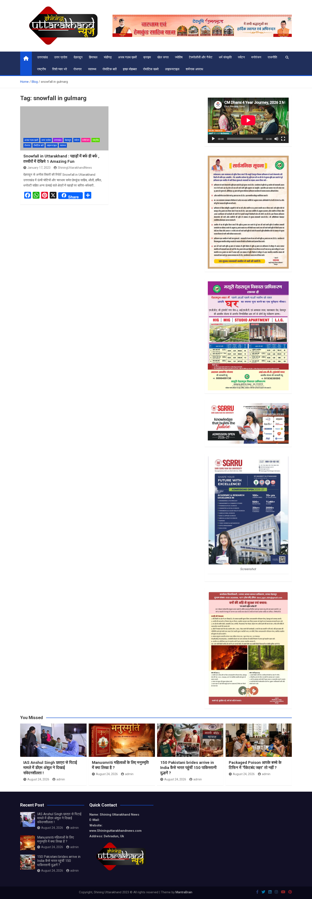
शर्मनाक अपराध (194, 69)
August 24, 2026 (38, 779)
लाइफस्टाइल (172, 69)
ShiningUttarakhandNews (75, 167)
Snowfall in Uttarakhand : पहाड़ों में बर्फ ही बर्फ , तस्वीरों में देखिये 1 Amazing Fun (61, 159)
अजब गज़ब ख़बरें (127, 57)
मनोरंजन (256, 57)
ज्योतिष (179, 57)
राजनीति (272, 57)
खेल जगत (163, 57)
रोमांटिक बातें (110, 69)
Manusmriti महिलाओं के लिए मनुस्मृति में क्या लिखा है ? (55, 839)
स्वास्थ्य (92, 69)
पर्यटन (241, 57)
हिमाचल (93, 57)
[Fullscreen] (283, 139)
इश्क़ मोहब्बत (130, 69)
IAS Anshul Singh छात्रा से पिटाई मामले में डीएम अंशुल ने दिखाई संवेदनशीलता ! (50, 767)
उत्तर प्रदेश (60, 57)
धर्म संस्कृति (225, 57)
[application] (248, 120)
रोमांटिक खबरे (151, 69)
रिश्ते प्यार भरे (59, 69)
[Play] (213, 139)
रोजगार (77, 69)
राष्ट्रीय (41, 69)
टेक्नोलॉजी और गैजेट (200, 57)
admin (60, 779)
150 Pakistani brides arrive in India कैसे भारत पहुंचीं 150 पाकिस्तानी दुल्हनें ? (188, 767)
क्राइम (147, 57)
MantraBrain (184, 892)
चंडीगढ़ (108, 57)
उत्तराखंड (42, 57)
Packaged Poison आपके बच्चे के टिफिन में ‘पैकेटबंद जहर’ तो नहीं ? (255, 765)
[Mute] (276, 139)
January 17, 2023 (39, 167)
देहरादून (78, 57)
